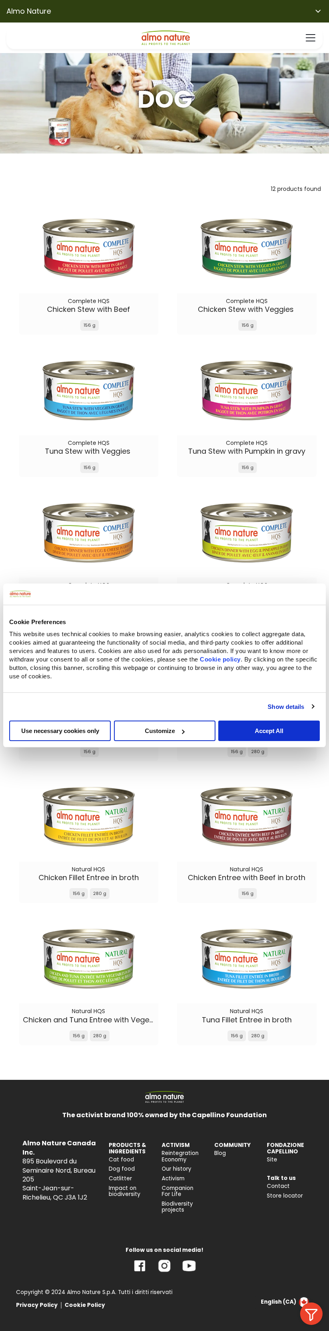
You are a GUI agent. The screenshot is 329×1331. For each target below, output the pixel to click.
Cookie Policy (85, 1305)
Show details (286, 706)
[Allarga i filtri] (311, 1313)
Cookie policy (220, 659)
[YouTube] (189, 1272)
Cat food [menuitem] (121, 1159)
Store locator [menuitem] (285, 1196)
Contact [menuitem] (278, 1186)
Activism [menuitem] (173, 1178)
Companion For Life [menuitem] (177, 1191)
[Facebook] (140, 1272)
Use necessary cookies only (60, 730)
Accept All (269, 730)
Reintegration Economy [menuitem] (180, 1156)
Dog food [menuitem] (122, 1169)
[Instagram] (164, 1272)
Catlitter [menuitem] (120, 1178)
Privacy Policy (37, 1305)
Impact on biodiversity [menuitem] (124, 1191)
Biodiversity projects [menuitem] (177, 1207)
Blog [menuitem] (220, 1153)
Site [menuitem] (272, 1159)
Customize (160, 730)
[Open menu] (311, 38)
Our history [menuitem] (176, 1169)
